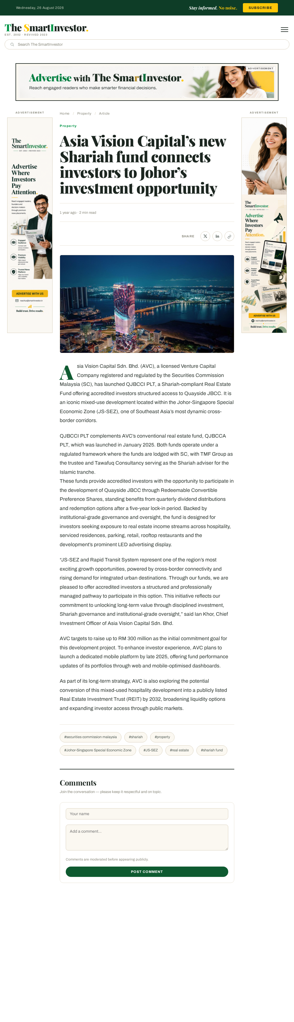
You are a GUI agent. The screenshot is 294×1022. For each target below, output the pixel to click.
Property (84, 113)
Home (64, 113)
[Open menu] (284, 29)
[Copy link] (229, 236)
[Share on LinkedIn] (217, 236)
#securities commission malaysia (90, 737)
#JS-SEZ (151, 750)
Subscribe (260, 8)
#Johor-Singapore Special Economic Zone (97, 750)
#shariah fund (212, 750)
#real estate (179, 750)
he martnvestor (46, 27)
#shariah (136, 737)
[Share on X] (205, 236)
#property (162, 737)
